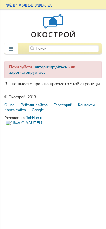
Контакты (86, 105)
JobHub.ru (34, 118)
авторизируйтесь (51, 67)
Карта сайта (15, 110)
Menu (11, 49)
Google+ (39, 110)
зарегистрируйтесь (27, 72)
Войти (10, 4)
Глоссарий (63, 105)
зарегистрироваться (37, 4)
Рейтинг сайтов (34, 105)
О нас (9, 105)
